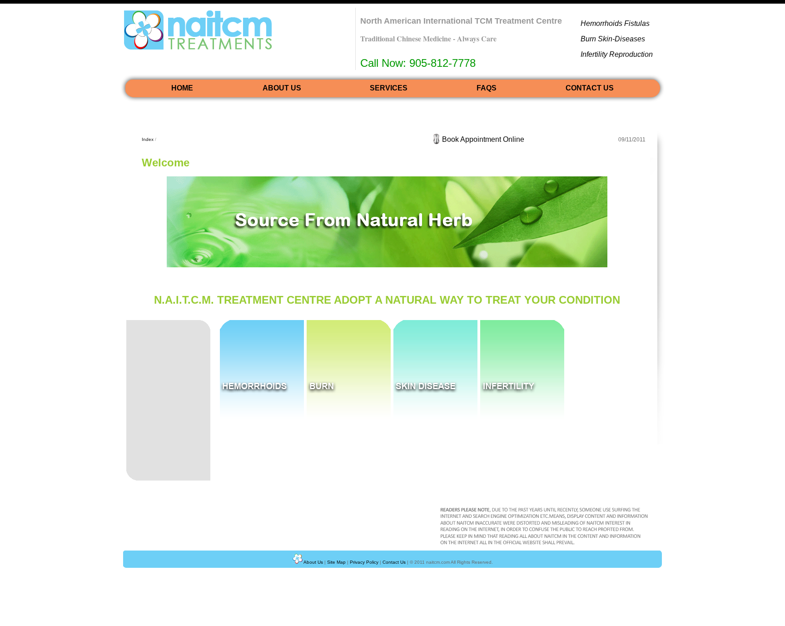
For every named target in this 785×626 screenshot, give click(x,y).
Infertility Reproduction (617, 54)
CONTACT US (590, 88)
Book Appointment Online (483, 139)
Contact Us (394, 562)
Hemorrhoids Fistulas (615, 23)
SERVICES (388, 88)
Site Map (336, 562)
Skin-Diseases (621, 39)
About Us (313, 562)
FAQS (487, 88)
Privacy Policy (364, 562)
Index (148, 139)
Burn (589, 39)
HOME (182, 88)
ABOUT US (282, 88)
